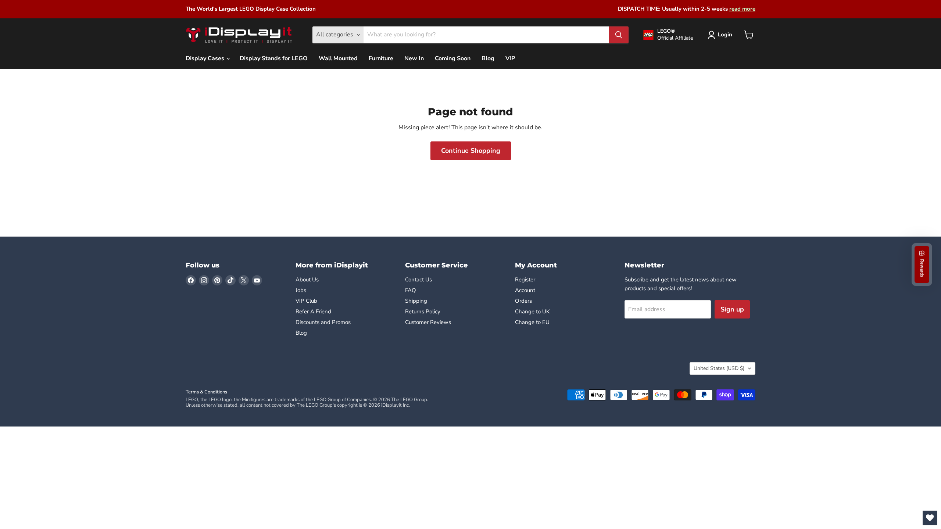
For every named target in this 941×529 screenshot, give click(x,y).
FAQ (410, 290)
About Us (307, 279)
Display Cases (206, 58)
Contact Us (418, 279)
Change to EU (533, 322)
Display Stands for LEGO (274, 58)
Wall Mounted (338, 58)
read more (742, 8)
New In (414, 58)
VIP (510, 58)
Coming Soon (452, 58)
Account (525, 290)
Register (525, 279)
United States (719, 368)
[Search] (619, 34)
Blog (488, 58)
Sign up (732, 309)
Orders (523, 301)
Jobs (301, 290)
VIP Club (306, 301)
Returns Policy (422, 311)
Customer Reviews (428, 322)
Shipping (416, 301)
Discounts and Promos (323, 322)
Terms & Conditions (206, 392)
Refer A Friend (313, 311)
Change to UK (533, 311)
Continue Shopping (470, 150)
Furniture (381, 58)
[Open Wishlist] (930, 518)
